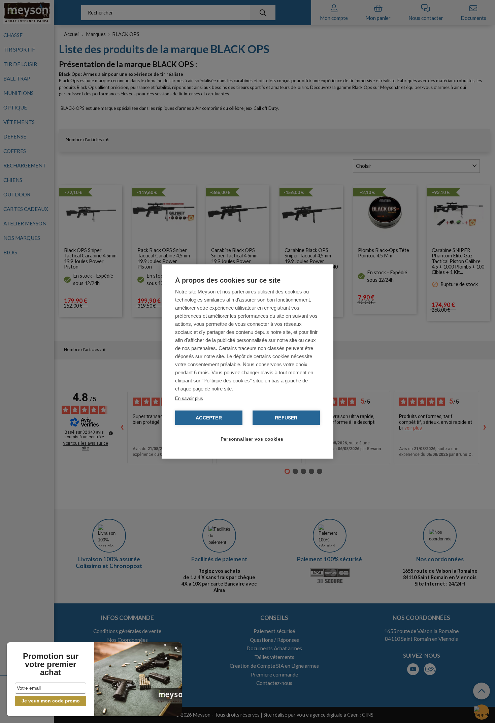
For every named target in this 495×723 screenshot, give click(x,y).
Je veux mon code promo (51, 700)
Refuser (286, 417)
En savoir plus (189, 398)
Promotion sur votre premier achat (50, 664)
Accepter (209, 417)
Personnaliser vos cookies (251, 439)
